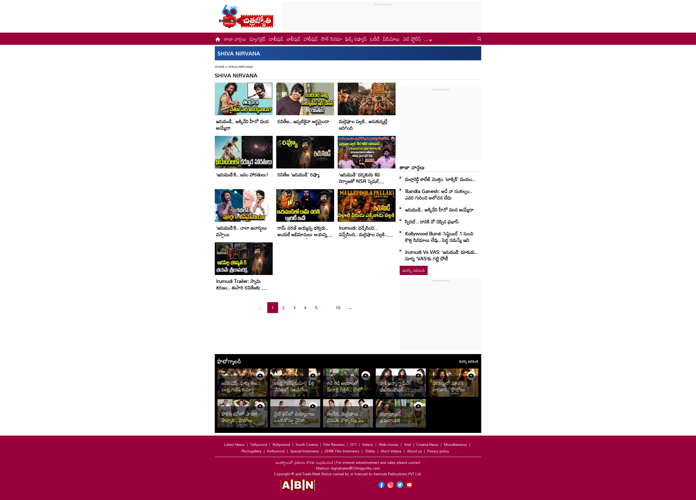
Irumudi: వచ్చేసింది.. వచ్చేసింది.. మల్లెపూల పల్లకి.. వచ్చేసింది (363, 234)
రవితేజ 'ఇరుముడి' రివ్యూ (299, 174)
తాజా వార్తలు (235, 39)
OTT (353, 444)
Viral (407, 444)
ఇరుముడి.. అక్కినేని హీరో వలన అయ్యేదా (242, 124)
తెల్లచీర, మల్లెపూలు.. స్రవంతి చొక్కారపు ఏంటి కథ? (347, 420)
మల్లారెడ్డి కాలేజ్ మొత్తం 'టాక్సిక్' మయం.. (440, 179)
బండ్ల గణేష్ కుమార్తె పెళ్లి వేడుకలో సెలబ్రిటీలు (294, 386)
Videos (367, 444)
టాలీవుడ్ (276, 39)
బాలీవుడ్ (293, 39)
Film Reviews (334, 444)
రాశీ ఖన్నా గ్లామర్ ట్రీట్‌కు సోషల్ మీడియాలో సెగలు (395, 389)
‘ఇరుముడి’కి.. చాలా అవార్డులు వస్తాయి (241, 231)
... (427, 39)
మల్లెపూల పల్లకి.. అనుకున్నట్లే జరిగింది (363, 124)
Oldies (370, 451)
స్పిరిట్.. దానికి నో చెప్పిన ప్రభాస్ (432, 221)
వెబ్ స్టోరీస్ (412, 39)
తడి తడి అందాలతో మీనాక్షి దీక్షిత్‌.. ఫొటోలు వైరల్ (347, 389)
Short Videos (391, 451)
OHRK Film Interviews (342, 451)
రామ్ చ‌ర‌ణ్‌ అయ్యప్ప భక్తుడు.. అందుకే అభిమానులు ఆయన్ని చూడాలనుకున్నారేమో (303, 234)
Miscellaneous (455, 444)
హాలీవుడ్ (311, 39)
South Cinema (307, 444)
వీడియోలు (391, 39)
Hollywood (276, 451)
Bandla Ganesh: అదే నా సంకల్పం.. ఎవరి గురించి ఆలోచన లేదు (438, 194)
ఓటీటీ (375, 39)
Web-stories (389, 444)
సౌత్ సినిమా (331, 39)
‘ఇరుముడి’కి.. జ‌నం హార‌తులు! (242, 174)
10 (337, 307)
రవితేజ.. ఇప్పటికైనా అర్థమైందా (303, 121)
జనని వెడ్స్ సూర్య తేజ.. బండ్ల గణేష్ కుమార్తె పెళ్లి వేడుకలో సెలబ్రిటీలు (242, 389)
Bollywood (281, 444)
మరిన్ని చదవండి (413, 270)
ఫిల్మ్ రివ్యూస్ (356, 39)
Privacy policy (438, 451)
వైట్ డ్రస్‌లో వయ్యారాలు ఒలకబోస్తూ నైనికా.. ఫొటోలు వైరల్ (294, 420)
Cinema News (427, 444)
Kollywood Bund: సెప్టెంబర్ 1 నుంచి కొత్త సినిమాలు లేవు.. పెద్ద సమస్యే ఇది (439, 237)
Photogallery (251, 451)
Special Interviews (304, 451)
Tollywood (258, 444)
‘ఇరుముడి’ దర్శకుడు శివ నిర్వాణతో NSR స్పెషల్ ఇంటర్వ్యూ (359, 181)
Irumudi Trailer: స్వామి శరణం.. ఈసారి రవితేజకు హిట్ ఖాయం (243, 287)
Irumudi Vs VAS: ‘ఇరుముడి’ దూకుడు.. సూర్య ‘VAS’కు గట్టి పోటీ (441, 255)
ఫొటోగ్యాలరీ (229, 361)
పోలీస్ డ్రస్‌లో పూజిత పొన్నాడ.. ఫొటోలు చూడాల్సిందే (239, 420)
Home (220, 66)
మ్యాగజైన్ (258, 39)
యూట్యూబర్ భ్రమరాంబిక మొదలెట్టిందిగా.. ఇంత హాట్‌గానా (398, 423)
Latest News (234, 444)
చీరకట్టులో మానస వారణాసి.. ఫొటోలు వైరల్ (449, 389)
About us (414, 451)
